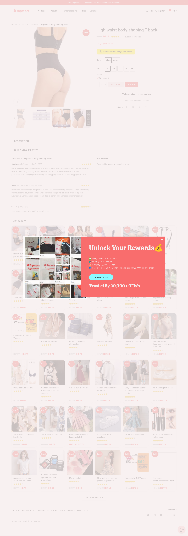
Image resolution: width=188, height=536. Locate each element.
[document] (94, 268)
